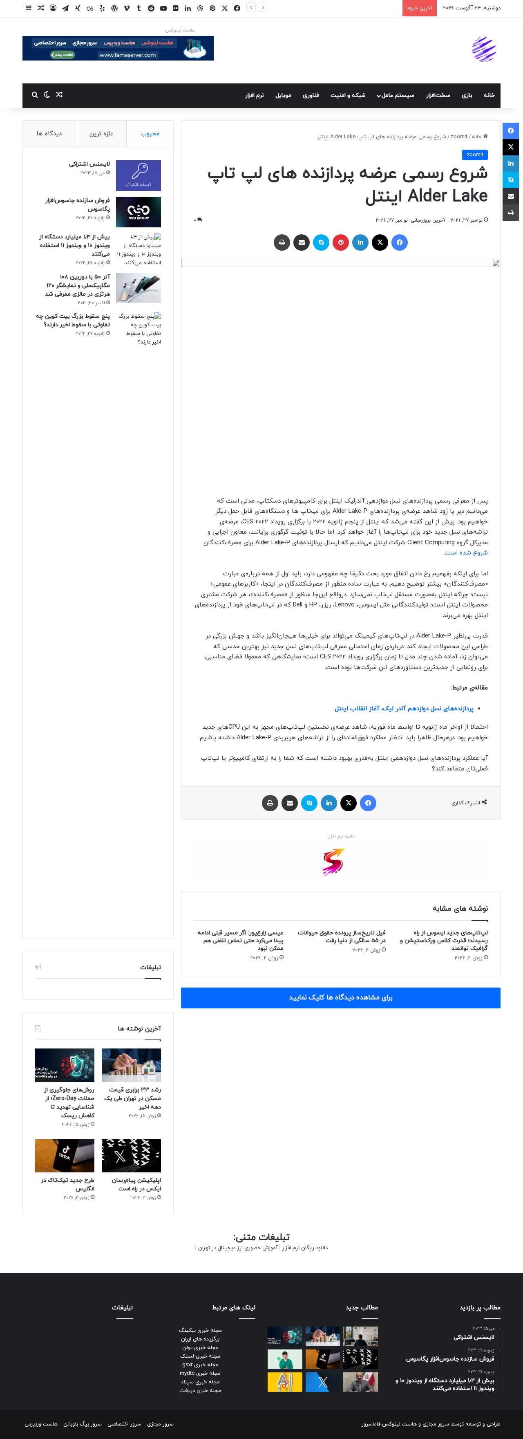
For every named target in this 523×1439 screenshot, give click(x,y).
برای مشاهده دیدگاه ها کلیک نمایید (341, 998)
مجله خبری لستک (200, 1356)
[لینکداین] (360, 242)
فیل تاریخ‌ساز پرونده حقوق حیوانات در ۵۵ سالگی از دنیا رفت (342, 937)
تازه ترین (101, 134)
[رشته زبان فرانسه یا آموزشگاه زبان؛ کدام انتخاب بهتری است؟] (360, 1336)
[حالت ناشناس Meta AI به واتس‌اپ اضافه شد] (285, 1359)
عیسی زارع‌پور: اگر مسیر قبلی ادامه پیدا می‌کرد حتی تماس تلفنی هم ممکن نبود (241, 940)
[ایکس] (380, 242)
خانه (489, 95)
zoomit (459, 137)
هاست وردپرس (41, 1424)
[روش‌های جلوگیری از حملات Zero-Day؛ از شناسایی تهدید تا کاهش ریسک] (64, 1065)
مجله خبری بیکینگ (200, 1330)
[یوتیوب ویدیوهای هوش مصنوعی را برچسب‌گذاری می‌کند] (285, 1382)
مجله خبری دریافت (200, 1390)
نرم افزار (254, 95)
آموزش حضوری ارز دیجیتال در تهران (238, 1248)
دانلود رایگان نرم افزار (305, 1248)
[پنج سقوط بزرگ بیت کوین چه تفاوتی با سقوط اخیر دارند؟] (138, 619)
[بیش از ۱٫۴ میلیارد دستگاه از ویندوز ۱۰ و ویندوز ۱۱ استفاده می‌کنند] (138, 250)
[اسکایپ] (321, 242)
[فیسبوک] (399, 242)
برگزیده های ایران (200, 1339)
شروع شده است (466, 553)
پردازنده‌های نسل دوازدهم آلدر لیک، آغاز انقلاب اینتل (404, 709)
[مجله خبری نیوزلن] (485, 50)
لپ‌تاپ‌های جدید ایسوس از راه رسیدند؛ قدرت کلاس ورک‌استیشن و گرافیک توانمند (444, 940)
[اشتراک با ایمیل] (301, 242)
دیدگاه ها (49, 134)
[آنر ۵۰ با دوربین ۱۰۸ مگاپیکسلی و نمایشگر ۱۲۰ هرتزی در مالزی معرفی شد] (138, 288)
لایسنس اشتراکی (89, 164)
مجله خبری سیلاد (200, 1382)
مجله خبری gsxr (200, 1365)
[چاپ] (282, 242)
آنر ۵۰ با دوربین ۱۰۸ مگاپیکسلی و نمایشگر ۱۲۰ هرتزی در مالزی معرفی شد (77, 285)
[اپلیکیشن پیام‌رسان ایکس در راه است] (131, 1156)
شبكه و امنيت (348, 95)
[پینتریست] (341, 242)
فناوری (311, 95)
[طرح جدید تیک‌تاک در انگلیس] (64, 1156)
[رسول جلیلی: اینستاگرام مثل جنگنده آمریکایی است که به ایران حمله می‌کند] (360, 1382)
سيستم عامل (398, 95)
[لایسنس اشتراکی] (138, 175)
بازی (467, 95)
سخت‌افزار (438, 95)
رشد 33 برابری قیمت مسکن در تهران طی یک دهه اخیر (132, 1098)
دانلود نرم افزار (341, 836)
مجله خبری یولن (200, 1347)
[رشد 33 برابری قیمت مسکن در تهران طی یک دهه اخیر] (131, 1065)
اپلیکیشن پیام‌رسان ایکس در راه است (356, 8)
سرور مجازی (435, 1424)
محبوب (150, 134)
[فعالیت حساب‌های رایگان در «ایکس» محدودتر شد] (323, 1382)
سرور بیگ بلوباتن (82, 1424)
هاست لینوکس (180, 30)
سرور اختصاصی (124, 1424)
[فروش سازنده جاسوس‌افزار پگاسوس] (138, 212)
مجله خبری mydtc (200, 1373)
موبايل (283, 95)
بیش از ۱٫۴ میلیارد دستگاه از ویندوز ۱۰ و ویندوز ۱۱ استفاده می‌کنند (74, 245)
